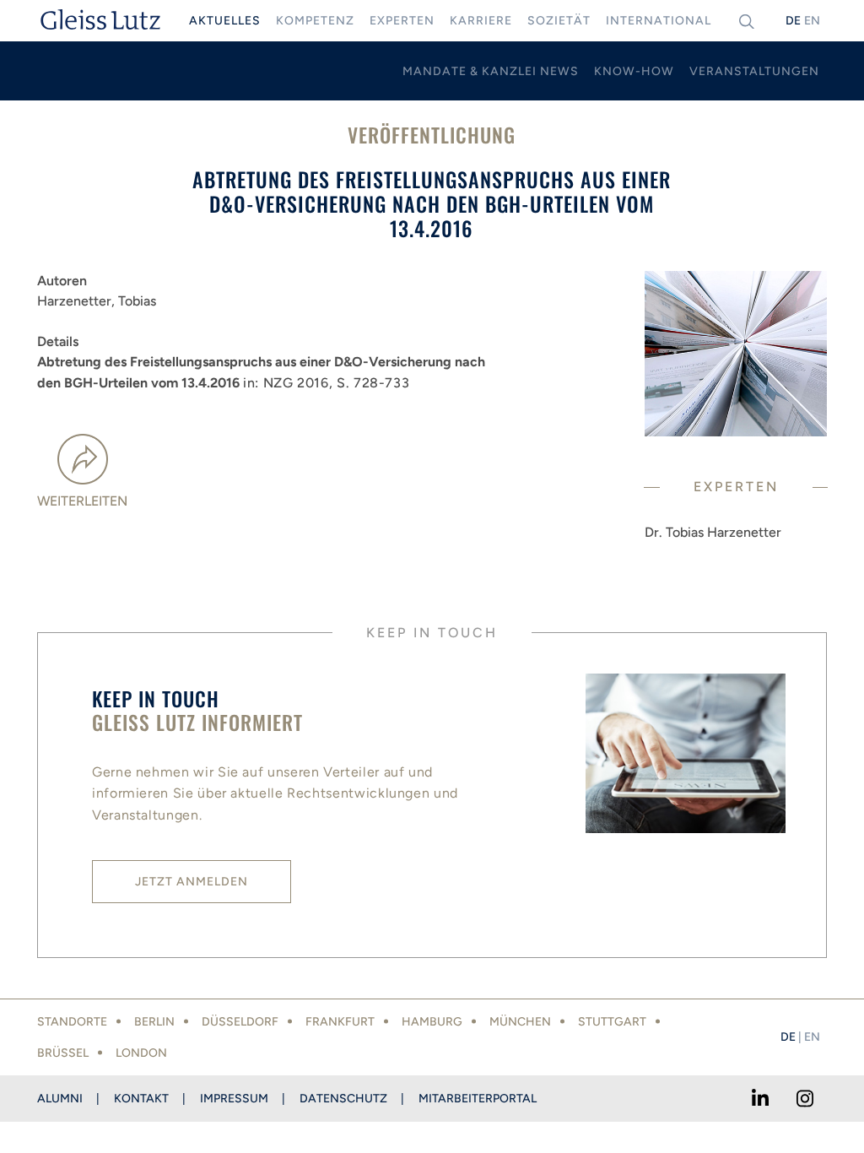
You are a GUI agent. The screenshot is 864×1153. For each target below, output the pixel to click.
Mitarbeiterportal (477, 1098)
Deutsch (793, 21)
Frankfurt (340, 1022)
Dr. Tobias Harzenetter (713, 532)
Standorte (72, 1022)
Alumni (60, 1098)
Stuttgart (612, 1022)
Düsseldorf (240, 1022)
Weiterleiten (82, 501)
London (141, 1053)
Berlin (154, 1022)
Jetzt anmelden (191, 881)
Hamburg (432, 1022)
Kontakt (141, 1098)
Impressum (234, 1098)
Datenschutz (343, 1098)
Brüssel (63, 1053)
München (520, 1022)
